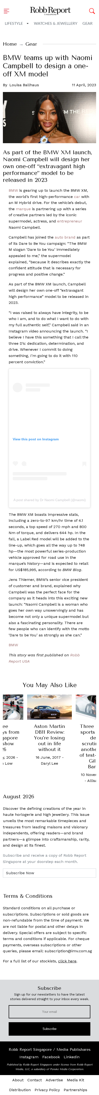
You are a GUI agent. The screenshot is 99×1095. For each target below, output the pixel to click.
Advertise (54, 1080)
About (18, 1080)
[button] (8, 11)
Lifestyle (14, 23)
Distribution (20, 1090)
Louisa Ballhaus (24, 85)
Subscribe (50, 1029)
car (77, 196)
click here (67, 961)
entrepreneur (69, 221)
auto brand (65, 237)
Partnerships (75, 1090)
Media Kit (75, 1080)
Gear (87, 23)
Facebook (51, 1057)
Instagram (28, 1057)
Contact (34, 1080)
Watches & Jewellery (55, 23)
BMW (13, 190)
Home (10, 44)
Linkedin (72, 1057)
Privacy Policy (47, 1090)
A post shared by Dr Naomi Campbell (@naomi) (49, 500)
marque (23, 209)
